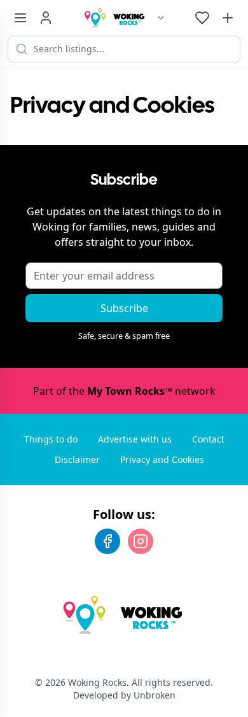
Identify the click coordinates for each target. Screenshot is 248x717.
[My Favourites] (202, 18)
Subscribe (124, 308)
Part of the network (124, 391)
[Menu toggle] (20, 18)
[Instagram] (140, 541)
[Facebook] (107, 541)
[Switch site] (161, 17)
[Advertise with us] (227, 18)
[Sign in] (46, 18)
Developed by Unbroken (124, 695)
